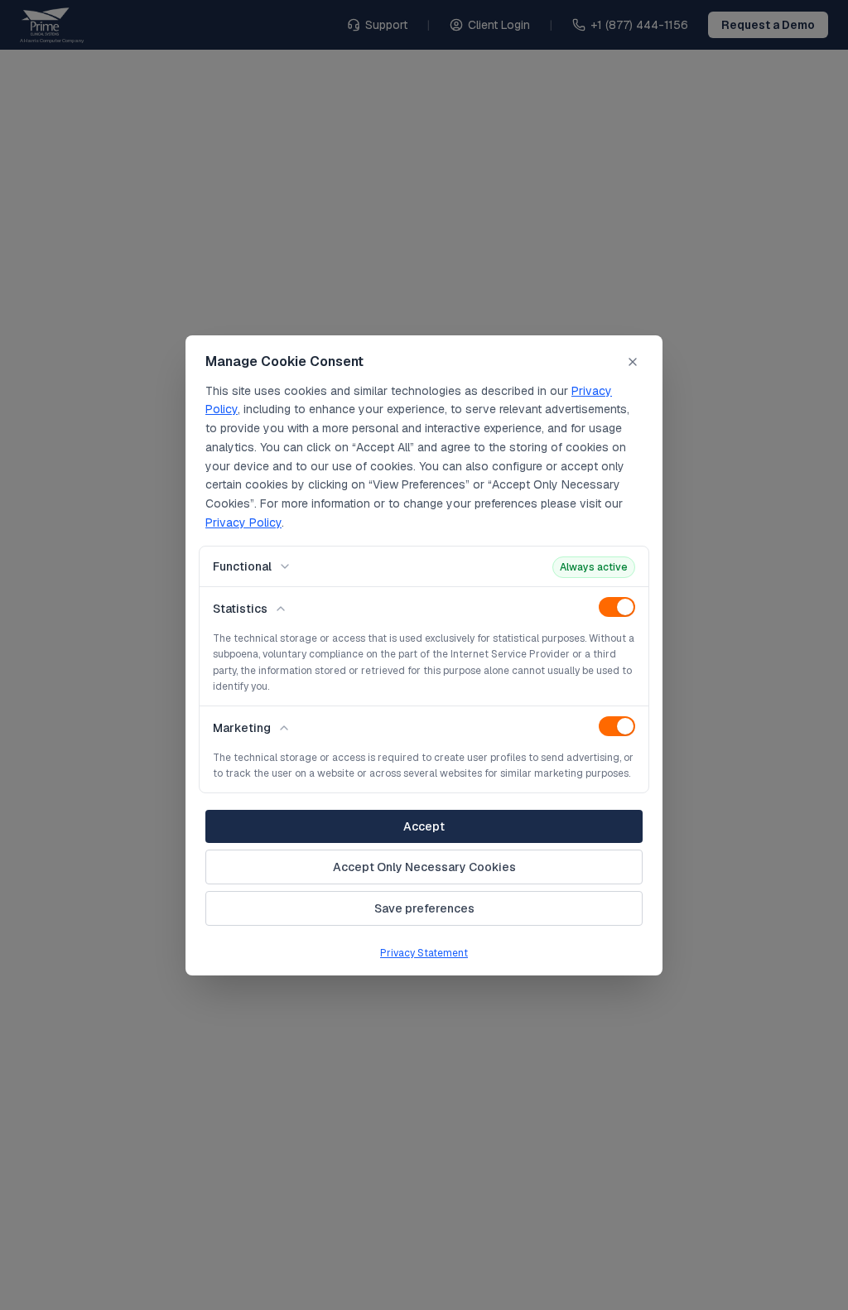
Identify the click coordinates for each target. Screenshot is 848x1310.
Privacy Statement (424, 953)
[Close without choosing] (633, 362)
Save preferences (424, 908)
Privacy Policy (243, 522)
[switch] (617, 607)
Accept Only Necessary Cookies (424, 867)
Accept (424, 826)
